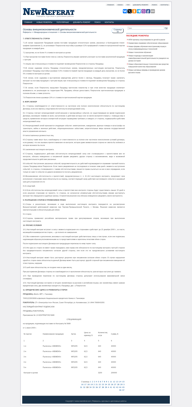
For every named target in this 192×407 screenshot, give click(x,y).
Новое (120, 5)
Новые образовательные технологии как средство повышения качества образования (148, 65)
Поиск (154, 5)
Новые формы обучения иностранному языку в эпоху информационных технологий (147, 47)
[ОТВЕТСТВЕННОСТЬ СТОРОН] (92, 382)
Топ (128, 5)
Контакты (164, 5)
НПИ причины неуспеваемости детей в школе (146, 39)
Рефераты (27, 32)
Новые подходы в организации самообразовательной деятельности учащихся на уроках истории (148, 58)
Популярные (63, 22)
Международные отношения (45, 32)
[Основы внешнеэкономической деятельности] (90, 382)
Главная (110, 5)
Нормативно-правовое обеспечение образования (148, 43)
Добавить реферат (140, 5)
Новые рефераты (44, 22)
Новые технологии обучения (139, 52)
